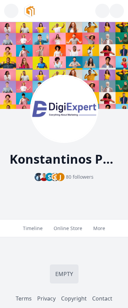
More (99, 228)
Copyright (74, 298)
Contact (102, 298)
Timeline (33, 228)
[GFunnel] (30, 11)
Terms (24, 298)
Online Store (68, 228)
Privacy (46, 298)
